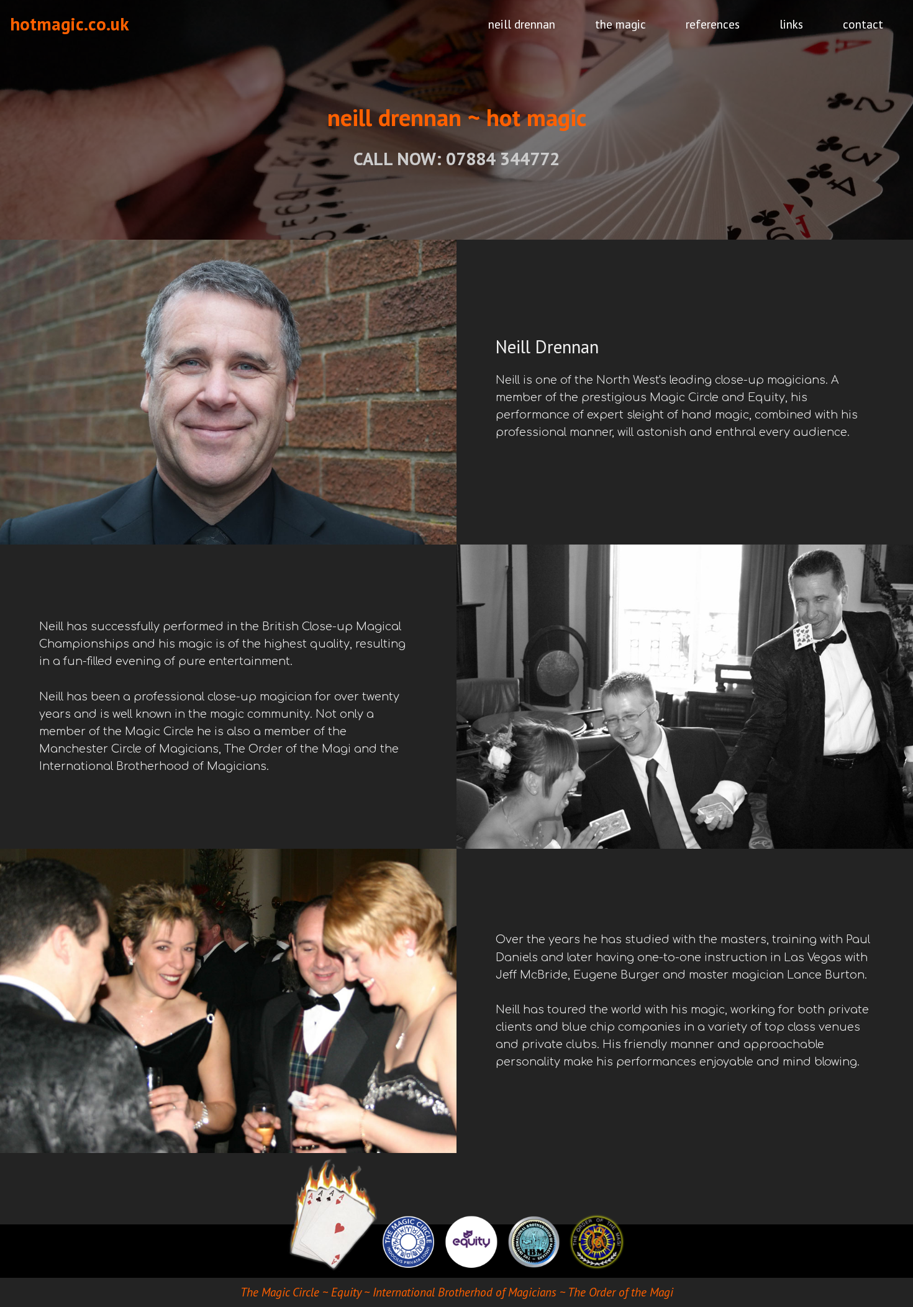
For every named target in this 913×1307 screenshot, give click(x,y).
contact (863, 24)
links (791, 24)
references (713, 24)
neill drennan (521, 24)
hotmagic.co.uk (69, 23)
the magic (620, 24)
